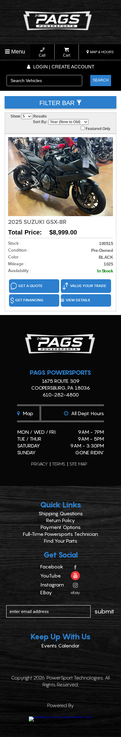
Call (42, 55)
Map (27, 413)
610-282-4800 (61, 395)
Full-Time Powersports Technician (60, 534)
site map (78, 463)
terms (58, 463)
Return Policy (60, 520)
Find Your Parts (60, 541)
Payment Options (61, 527)
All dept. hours (87, 413)
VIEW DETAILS (78, 300)
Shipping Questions (60, 513)
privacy (39, 463)
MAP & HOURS (101, 52)
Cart (66, 55)
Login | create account (63, 66)
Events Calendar (60, 645)
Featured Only (97, 129)
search (101, 80)
